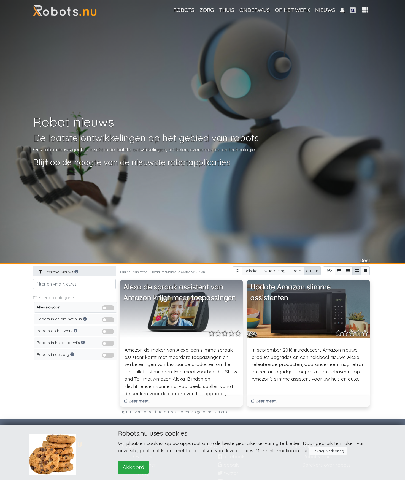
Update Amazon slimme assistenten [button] (290, 292)
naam (295, 270)
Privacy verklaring (328, 450)
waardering (274, 270)
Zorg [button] (206, 10)
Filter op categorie (55, 297)
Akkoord (133, 467)
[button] (365, 10)
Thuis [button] (226, 10)
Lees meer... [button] (139, 400)
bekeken (252, 270)
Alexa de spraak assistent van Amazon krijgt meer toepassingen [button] (179, 292)
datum (312, 270)
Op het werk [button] (292, 10)
